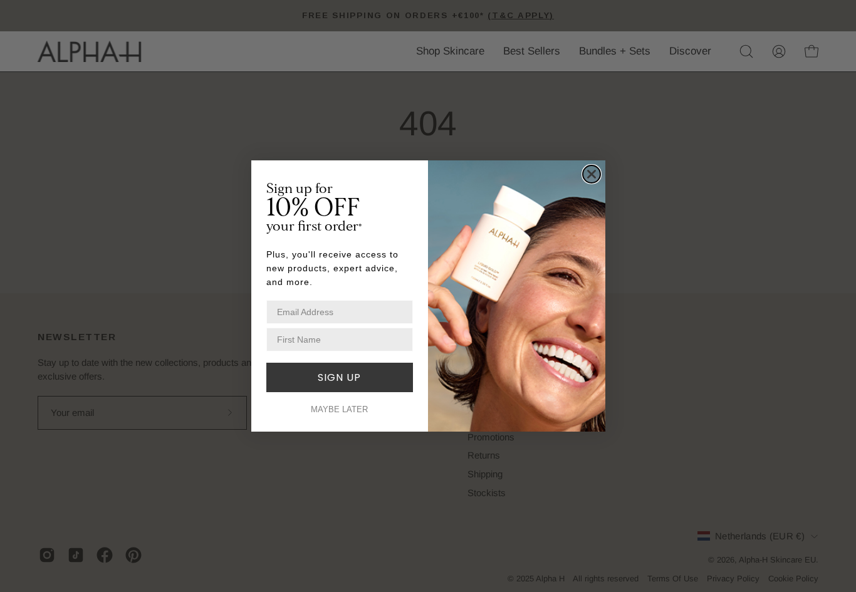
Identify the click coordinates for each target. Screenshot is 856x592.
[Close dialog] (591, 174)
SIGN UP (339, 377)
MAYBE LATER (339, 409)
